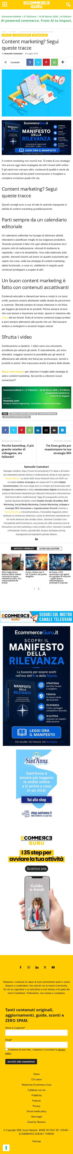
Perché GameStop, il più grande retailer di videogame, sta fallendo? (18, 451)
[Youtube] (53, 967)
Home (4, 31)
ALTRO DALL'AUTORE (49, 548)
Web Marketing (39, 35)
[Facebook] (29, 62)
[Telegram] (62, 430)
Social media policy (37, 1111)
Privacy (36, 1106)
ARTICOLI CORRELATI (24, 548)
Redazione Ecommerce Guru (36, 1084)
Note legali (36, 1116)
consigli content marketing (23, 414)
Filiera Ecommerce (22, 35)
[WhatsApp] (54, 62)
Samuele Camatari (13, 53)
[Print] (54, 430)
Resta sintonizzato (13, 371)
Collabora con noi (36, 1090)
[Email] (46, 430)
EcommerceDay (13, 512)
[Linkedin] (37, 430)
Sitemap (36, 1141)
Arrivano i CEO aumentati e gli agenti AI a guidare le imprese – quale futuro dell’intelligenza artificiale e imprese (60, 577)
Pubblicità (37, 1095)
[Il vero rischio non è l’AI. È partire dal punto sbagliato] (36, 562)
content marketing (47, 414)
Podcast (36, 1100)
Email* (8, 1040)
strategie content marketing (16, 417)
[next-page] (38, 589)
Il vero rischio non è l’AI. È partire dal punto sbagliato (36, 574)
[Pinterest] (46, 62)
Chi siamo (36, 1079)
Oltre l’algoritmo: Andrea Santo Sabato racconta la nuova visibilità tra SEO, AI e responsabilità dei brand (11, 577)
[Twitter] (38, 62)
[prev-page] (34, 589)
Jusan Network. (12, 478)
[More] (62, 62)
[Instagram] (29, 967)
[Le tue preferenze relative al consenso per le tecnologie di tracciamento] (6, 1147)
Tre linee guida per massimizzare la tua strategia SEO (58, 449)
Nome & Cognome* (15, 1028)
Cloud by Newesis (36, 1122)
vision (5, 317)
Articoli (13, 31)
